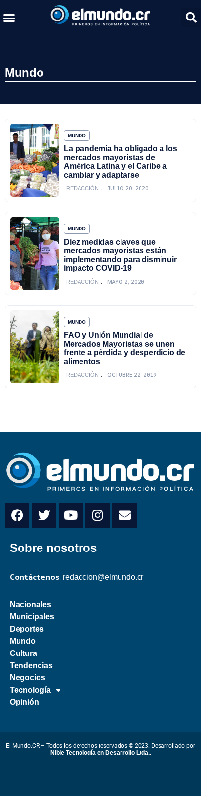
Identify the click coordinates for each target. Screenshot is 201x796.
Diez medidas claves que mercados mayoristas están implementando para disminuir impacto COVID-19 (120, 255)
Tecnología (30, 690)
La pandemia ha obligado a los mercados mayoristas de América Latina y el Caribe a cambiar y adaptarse (120, 161)
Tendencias (31, 665)
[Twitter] (44, 515)
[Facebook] (17, 515)
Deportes (27, 629)
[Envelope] (124, 515)
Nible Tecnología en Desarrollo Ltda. (100, 752)
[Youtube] (71, 515)
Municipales (32, 616)
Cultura (23, 653)
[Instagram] (97, 515)
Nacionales (30, 604)
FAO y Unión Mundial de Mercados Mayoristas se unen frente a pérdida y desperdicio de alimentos (124, 348)
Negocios (27, 678)
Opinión (24, 702)
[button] (9, 17)
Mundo (24, 72)
